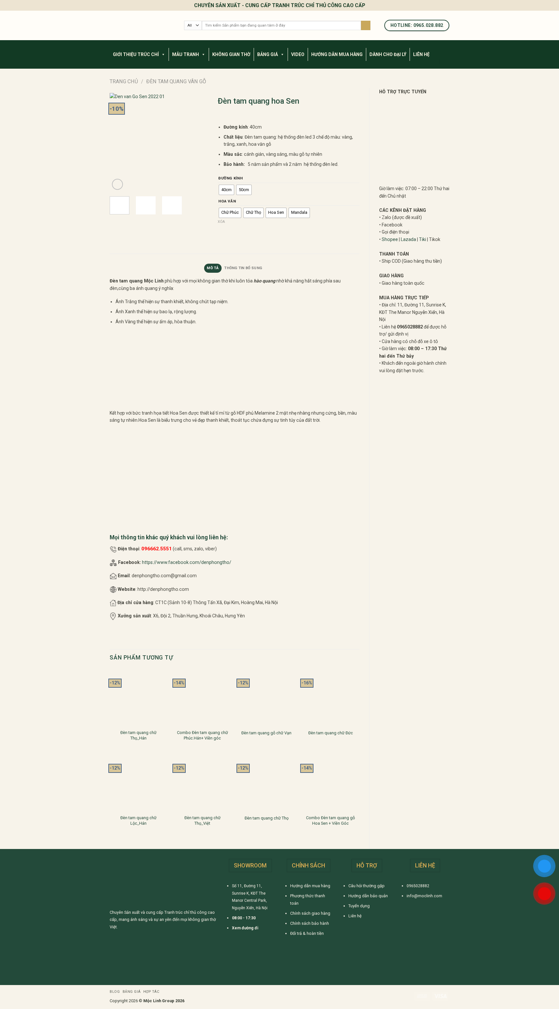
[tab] (213, 268)
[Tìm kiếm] (365, 25)
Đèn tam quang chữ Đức (330, 732)
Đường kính (230, 178)
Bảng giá (131, 992)
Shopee (390, 239)
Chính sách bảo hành (309, 923)
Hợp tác (151, 992)
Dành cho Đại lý (387, 54)
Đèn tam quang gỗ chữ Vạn (266, 732)
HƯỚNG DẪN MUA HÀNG (337, 54)
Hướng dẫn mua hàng (310, 885)
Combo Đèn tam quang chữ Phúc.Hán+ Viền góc (202, 735)
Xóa (221, 222)
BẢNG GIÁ (267, 54)
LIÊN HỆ (421, 54)
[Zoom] (117, 184)
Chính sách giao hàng (310, 913)
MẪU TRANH (185, 54)
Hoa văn (227, 201)
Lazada (408, 239)
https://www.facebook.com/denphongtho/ (186, 562)
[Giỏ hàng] (446, 61)
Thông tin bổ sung (243, 268)
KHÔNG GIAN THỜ (231, 54)
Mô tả (213, 268)
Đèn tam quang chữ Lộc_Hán (138, 820)
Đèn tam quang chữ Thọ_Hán (138, 735)
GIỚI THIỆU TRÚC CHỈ (136, 54)
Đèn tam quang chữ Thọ (267, 818)
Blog (115, 992)
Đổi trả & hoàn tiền (307, 933)
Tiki (422, 239)
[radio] (226, 190)
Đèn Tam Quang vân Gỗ (176, 81)
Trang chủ (124, 81)
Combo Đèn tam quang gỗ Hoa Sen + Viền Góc (330, 820)
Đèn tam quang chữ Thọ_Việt (202, 820)
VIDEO (297, 54)
